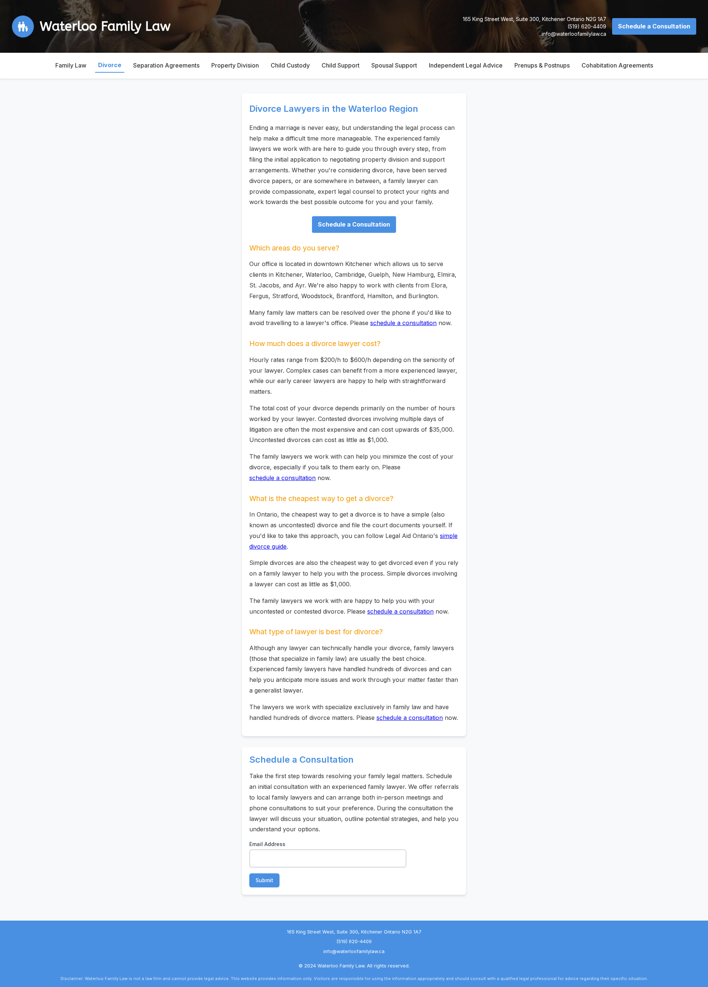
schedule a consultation (403, 323)
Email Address (267, 844)
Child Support (341, 65)
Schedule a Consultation (654, 26)
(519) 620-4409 (587, 26)
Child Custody (290, 65)
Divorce (109, 65)
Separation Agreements (166, 65)
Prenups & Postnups (542, 65)
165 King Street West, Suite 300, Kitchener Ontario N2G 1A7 (534, 19)
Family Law (70, 65)
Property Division (235, 65)
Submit (264, 880)
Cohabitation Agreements (617, 65)
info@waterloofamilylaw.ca (574, 34)
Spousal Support (394, 65)
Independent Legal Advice (466, 65)
